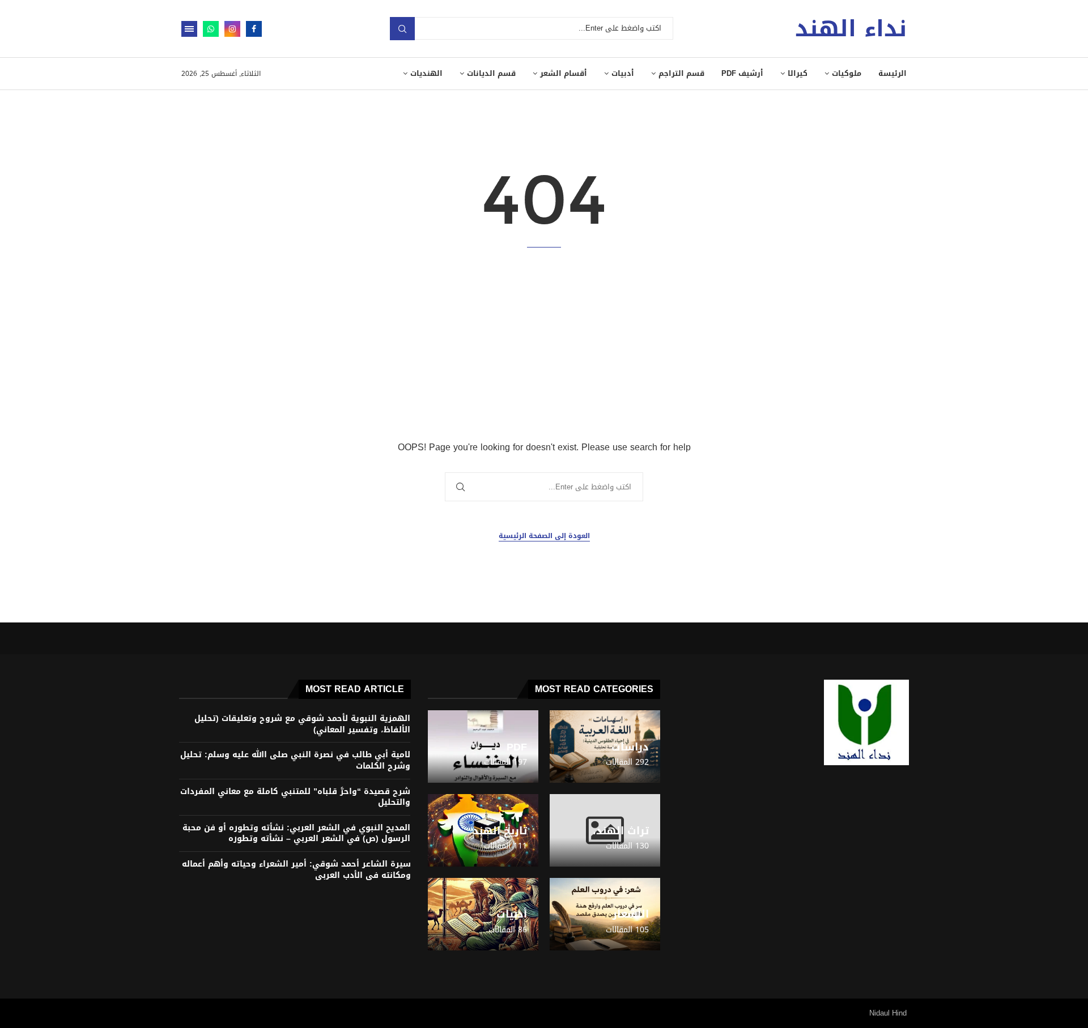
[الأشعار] (605, 914)
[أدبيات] (483, 914)
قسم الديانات (491, 73)
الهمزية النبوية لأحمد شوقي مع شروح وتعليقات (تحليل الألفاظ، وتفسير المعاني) (302, 724)
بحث (402, 28)
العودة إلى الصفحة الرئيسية (544, 536)
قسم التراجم (681, 73)
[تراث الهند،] (605, 830)
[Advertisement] (544, 344)
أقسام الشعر (563, 73)
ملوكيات (846, 73)
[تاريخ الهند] (483, 830)
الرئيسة (892, 73)
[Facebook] (254, 29)
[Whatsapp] (211, 29)
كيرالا (798, 73)
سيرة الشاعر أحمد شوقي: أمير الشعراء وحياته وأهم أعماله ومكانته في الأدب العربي (296, 869)
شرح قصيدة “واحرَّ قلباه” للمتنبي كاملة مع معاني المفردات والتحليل (295, 797)
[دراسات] (605, 746)
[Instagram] (232, 29)
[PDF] (483, 746)
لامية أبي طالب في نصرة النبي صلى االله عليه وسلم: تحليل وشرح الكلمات (295, 760)
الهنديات (426, 73)
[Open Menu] (189, 29)
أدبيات (622, 73)
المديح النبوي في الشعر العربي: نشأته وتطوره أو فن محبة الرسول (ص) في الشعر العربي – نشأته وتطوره (296, 833)
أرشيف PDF (742, 73)
